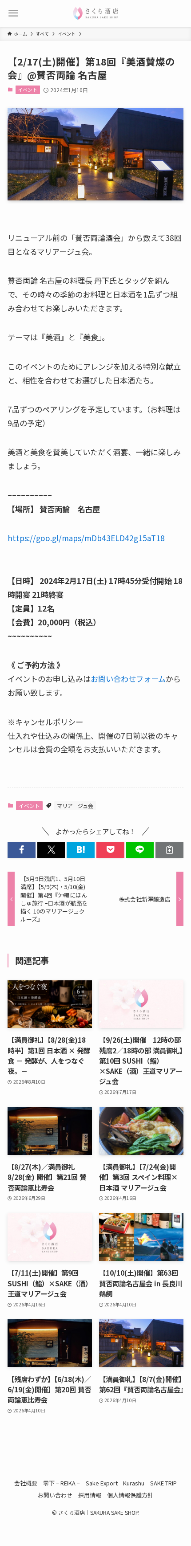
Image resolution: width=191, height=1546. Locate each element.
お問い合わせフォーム (128, 678)
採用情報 (89, 1495)
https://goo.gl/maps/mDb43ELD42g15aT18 (86, 537)
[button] (22, 849)
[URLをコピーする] (169, 849)
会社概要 (25, 1483)
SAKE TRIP (163, 1483)
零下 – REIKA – (61, 1483)
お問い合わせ (55, 1495)
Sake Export (102, 1483)
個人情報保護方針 (130, 1495)
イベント (27, 89)
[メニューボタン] (13, 13)
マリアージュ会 (75, 805)
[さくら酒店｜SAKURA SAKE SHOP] (95, 13)
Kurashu (133, 1483)
